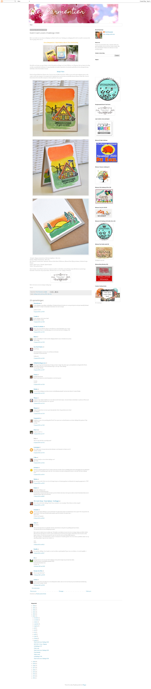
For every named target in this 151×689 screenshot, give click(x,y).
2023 (34, 612)
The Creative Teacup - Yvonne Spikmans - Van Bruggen (46, 501)
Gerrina (35, 579)
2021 (34, 616)
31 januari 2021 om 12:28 (39, 384)
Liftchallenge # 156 (38, 656)
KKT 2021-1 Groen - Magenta (40, 644)
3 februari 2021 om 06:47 (39, 553)
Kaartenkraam (37, 303)
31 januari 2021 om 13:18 (39, 413)
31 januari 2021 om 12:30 (39, 393)
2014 (34, 673)
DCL (46, 294)
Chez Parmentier (57, 12)
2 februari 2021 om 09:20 (39, 518)
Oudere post (88, 591)
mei (35, 632)
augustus (36, 626)
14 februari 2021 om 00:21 (39, 585)
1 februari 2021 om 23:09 (39, 505)
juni (35, 630)
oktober (36, 622)
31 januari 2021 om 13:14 (39, 403)
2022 (34, 614)
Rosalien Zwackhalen (38, 326)
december (36, 617)
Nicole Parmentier (109, 32)
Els (34, 558)
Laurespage (36, 447)
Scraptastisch (37, 418)
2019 (34, 663)
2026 (34, 605)
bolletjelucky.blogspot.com (40, 363)
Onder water (36, 648)
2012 (34, 678)
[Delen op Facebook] (56, 292)
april (35, 634)
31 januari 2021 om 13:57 (39, 433)
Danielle (35, 549)
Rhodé (35, 336)
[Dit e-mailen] (51, 292)
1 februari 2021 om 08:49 (39, 496)
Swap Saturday (37, 652)
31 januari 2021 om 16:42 (39, 462)
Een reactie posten (35, 588)
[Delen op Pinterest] (57, 292)
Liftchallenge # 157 (38, 646)
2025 (34, 607)
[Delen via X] (54, 292)
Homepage (61, 591)
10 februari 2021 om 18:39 (39, 566)
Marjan (35, 398)
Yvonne (35, 374)
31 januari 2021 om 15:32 (39, 442)
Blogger (84, 684)
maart (35, 636)
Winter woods (37, 654)
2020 (34, 661)
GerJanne (36, 467)
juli (35, 628)
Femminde (36, 509)
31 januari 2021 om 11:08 (39, 321)
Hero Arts (50, 294)
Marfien (35, 479)
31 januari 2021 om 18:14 (39, 474)
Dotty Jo (36, 429)
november (36, 619)
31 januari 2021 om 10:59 (39, 311)
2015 (34, 671)
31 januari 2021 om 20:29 (39, 483)
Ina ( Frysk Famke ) (38, 347)
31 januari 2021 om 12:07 (39, 370)
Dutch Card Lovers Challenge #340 (41, 642)
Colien (35, 457)
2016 (34, 669)
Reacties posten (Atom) (41, 593)
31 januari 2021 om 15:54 (39, 452)
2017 (34, 667)
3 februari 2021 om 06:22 (39, 544)
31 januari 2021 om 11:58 (39, 342)
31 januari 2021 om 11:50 (39, 332)
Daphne (35, 488)
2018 (34, 665)
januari (35, 640)
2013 (34, 676)
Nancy (35, 522)
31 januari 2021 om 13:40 (39, 425)
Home (31, 24)
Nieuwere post (33, 591)
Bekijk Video (60, 71)
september (36, 624)
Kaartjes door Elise (38, 571)
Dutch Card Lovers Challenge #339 (41, 650)
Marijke (35, 389)
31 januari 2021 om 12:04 (39, 358)
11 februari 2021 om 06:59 (39, 575)
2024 (34, 609)
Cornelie (35, 316)
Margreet (36, 408)
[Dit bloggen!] (52, 292)
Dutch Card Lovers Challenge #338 (41, 658)
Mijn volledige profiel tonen (109, 34)
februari (36, 638)
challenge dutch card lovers (39, 294)
